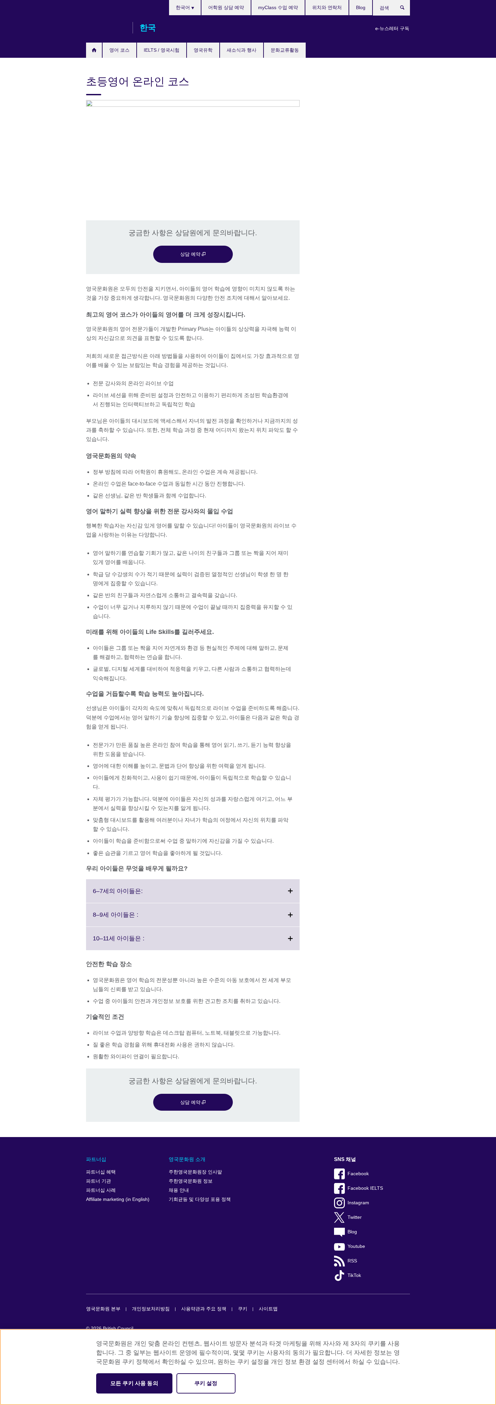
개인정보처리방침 (151, 1308)
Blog (360, 7)
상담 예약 (191, 254)
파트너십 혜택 (101, 1172)
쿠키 (242, 1308)
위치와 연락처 (327, 7)
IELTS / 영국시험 (162, 50)
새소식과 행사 (241, 50)
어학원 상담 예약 (226, 7)
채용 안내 (179, 1190)
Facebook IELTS (365, 1188)
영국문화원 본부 (103, 1308)
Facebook (358, 1173)
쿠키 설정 (206, 1383)
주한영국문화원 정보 (191, 1181)
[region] (248, 1367)
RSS (352, 1260)
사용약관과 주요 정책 (203, 1308)
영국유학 (203, 50)
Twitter (355, 1217)
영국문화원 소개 (187, 1159)
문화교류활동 (285, 50)
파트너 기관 (98, 1181)
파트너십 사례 (101, 1190)
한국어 (183, 7)
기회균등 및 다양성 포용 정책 (200, 1199)
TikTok (354, 1275)
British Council (106, 27)
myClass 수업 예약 (278, 7)
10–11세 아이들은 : (133, 942)
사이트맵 (268, 1308)
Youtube (356, 1246)
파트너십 (96, 1159)
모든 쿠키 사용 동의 (134, 1383)
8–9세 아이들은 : (130, 919)
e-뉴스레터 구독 (392, 28)
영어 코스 (119, 50)
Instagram (358, 1202)
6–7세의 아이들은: (132, 895)
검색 (406, 9)
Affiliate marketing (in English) (117, 1199)
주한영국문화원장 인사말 (195, 1172)
